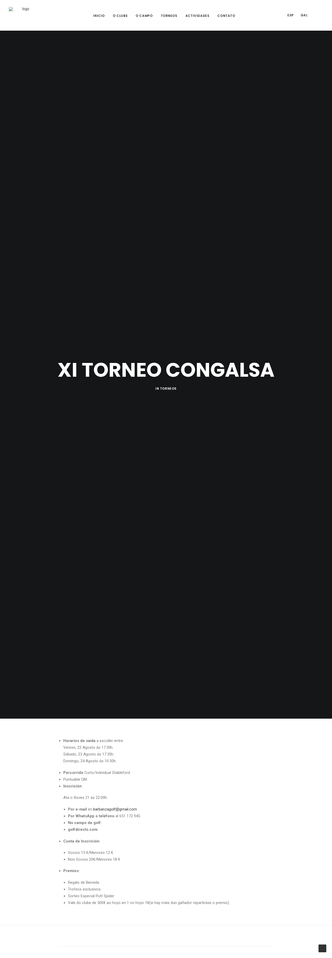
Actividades (197, 16)
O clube (120, 16)
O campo (144, 16)
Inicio (99, 16)
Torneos (169, 16)
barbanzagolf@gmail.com (115, 809)
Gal (304, 15)
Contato (226, 16)
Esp (290, 15)
